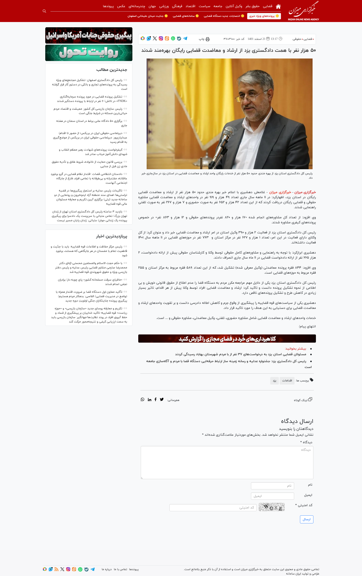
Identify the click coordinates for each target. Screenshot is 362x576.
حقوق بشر (253, 6)
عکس (121, 6)
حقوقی (297, 39)
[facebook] (155, 400)
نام (310, 484)
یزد (274, 381)
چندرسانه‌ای (137, 6)
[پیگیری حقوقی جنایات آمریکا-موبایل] (88, 35)
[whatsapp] (142, 400)
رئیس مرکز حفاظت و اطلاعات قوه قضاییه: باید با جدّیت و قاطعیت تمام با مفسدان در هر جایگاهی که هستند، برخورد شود (89, 251)
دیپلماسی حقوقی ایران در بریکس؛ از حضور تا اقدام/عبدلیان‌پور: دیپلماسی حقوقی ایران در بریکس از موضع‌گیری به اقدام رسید (90, 137)
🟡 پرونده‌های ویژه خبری (264, 16)
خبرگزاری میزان (305, 192)
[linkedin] (149, 400)
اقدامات (287, 381)
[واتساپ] (173, 40)
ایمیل (308, 495)
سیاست (204, 6)
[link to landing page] (303, 11)
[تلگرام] (185, 40)
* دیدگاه (306, 442)
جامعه (218, 6)
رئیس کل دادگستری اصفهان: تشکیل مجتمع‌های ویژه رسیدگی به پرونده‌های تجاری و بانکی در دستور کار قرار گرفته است (89, 84)
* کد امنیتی (303, 505)
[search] (44, 11)
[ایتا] (167, 40)
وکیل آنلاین (234, 6)
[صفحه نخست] (278, 6)
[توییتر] (155, 40)
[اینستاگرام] (161, 40)
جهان (152, 6)
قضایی (267, 6)
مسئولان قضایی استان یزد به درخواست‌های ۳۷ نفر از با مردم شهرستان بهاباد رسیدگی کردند (240, 354)
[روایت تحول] (88, 53)
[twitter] (162, 400)
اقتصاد (190, 6)
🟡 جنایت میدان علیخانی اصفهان (148, 16)
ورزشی (164, 6)
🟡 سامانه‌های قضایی (186, 16)
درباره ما (107, 569)
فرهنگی (177, 6)
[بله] (179, 40)
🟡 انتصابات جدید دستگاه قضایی (224, 16)
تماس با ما (120, 569)
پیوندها (108, 6)
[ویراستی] (149, 40)
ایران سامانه (293, 574)
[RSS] (56, 570)
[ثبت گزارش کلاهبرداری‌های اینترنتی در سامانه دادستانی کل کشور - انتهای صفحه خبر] (227, 338)
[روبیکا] (143, 40)
